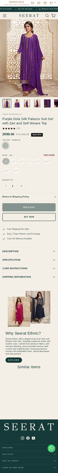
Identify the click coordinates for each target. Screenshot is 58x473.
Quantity (8, 180)
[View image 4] (37, 103)
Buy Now (29, 217)
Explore (8, 447)
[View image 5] (47, 103)
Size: (7, 155)
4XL (16, 170)
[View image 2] (16, 103)
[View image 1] (6, 103)
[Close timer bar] (55, 2)
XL (37, 161)
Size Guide (49, 155)
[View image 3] (27, 103)
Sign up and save (13, 467)
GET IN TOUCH (11, 461)
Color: (11, 140)
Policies (8, 454)
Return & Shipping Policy (15, 196)
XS (5, 161)
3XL (6, 170)
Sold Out (29, 207)
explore (13, 360)
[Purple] (5, 145)
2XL (46, 161)
